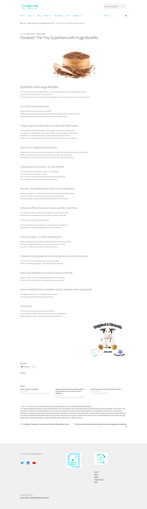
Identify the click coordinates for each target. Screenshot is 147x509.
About (46, 16)
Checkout (75, 16)
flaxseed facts (108, 411)
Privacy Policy (99, 480)
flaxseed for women (107, 413)
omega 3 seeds (25, 417)
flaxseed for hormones (53, 413)
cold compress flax (68, 408)
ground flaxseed (35, 415)
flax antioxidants (107, 408)
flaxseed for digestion (27, 413)
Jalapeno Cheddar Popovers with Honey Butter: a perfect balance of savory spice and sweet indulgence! (70, 391)
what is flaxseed (77, 417)
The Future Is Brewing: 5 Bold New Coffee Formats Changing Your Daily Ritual (100, 425)
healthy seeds (44, 415)
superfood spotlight (50, 417)
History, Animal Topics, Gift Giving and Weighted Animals (73, 406)
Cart (67, 16)
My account (58, 16)
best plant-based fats (54, 408)
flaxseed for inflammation (69, 413)
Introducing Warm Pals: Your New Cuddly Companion (105, 389)
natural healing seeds (104, 415)
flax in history (54, 411)
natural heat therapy (118, 415)
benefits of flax (41, 408)
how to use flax (72, 415)
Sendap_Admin (40, 34)
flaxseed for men (83, 413)
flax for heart (117, 408)
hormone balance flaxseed (58, 415)
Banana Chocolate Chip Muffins (29, 389)
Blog (39, 16)
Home (22, 16)
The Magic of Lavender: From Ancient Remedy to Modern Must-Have (45, 424)
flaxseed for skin (95, 413)
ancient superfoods (30, 408)
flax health (32, 411)
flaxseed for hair (40, 413)
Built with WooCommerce (40, 498)
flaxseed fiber (118, 411)
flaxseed (78, 411)
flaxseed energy (98, 411)
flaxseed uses (24, 415)
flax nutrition (64, 411)
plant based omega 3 (36, 417)
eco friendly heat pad (94, 408)
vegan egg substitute (64, 417)
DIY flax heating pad (80, 408)
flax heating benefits (43, 411)
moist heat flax (92, 415)
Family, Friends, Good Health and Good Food (41, 23)
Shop (30, 16)
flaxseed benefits (86, 411)
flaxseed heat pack (120, 413)
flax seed (72, 411)
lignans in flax (82, 415)
